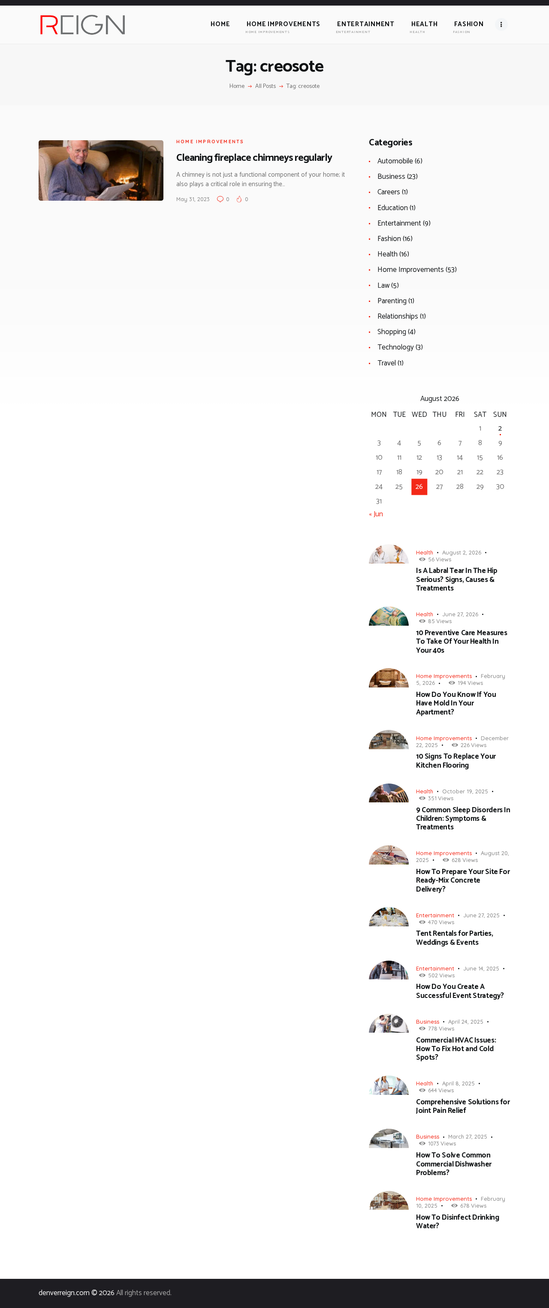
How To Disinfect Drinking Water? (457, 1222)
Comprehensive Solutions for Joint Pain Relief (463, 1106)
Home (236, 86)
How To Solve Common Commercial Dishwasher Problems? (454, 1164)
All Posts (265, 86)
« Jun (376, 514)
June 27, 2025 (481, 915)
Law (383, 286)
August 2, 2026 (461, 552)
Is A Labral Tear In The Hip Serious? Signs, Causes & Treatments (457, 580)
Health (387, 254)
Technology (395, 347)
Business (391, 177)
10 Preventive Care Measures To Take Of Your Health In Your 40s (461, 642)
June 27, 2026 (460, 614)
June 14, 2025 (481, 968)
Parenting (392, 301)
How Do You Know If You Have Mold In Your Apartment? (456, 703)
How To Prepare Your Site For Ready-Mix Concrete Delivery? (463, 881)
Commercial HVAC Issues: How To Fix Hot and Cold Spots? (456, 1049)
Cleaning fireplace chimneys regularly (254, 158)
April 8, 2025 (458, 1083)
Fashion (389, 239)
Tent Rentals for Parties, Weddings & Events (454, 938)
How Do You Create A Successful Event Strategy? (460, 991)
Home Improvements (210, 142)
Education (392, 208)
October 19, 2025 (465, 791)
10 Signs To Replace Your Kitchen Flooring (456, 761)
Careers (388, 192)
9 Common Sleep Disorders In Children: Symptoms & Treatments (463, 819)
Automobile (395, 161)
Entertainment (399, 223)
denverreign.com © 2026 (77, 1293)
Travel (386, 363)
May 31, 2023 (193, 199)
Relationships (397, 316)
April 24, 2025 (465, 1021)
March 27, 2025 (467, 1136)
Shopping (391, 332)
